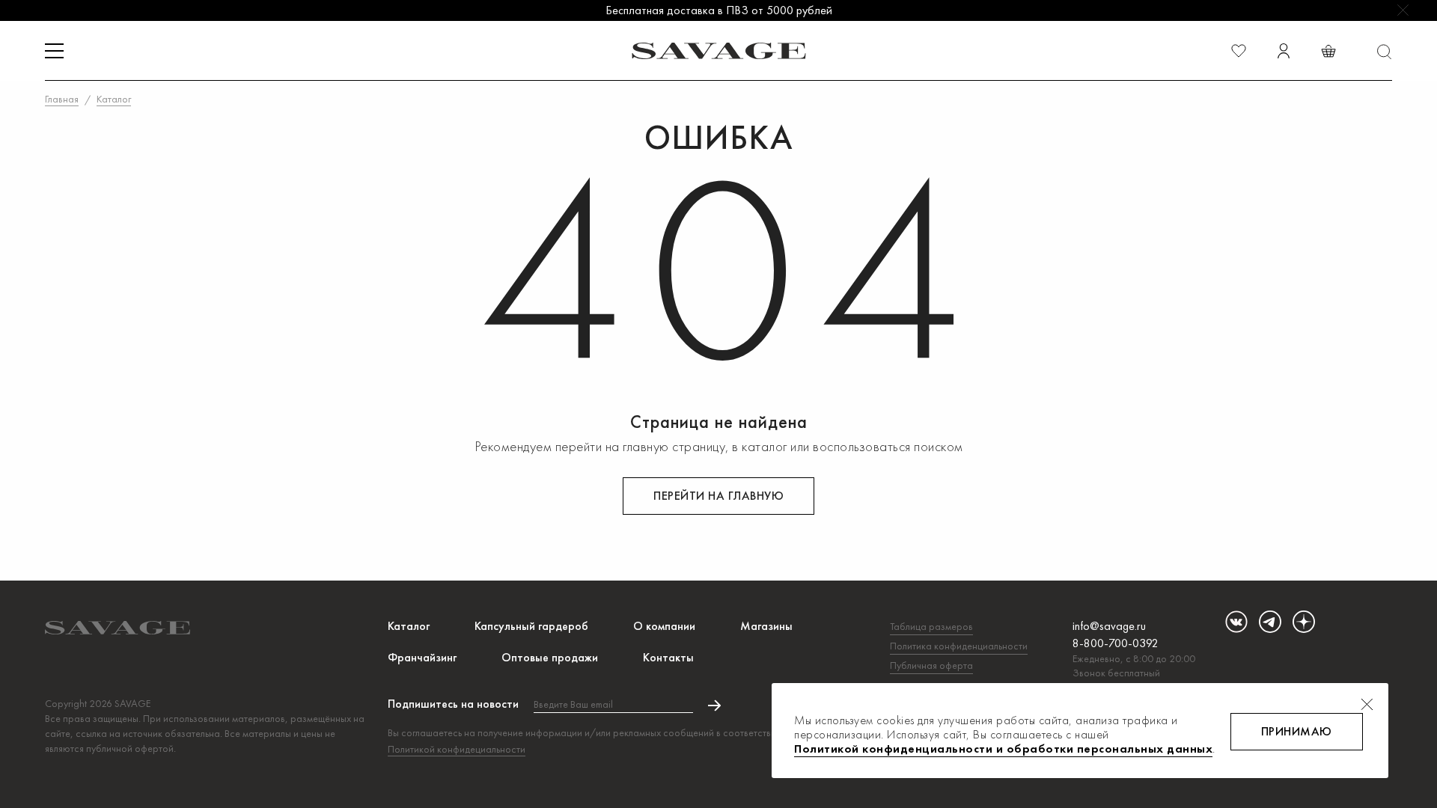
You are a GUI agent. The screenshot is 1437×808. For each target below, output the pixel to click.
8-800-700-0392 (1116, 643)
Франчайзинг (422, 657)
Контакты (668, 657)
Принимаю (1296, 731)
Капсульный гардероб (531, 626)
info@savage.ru (1109, 626)
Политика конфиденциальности (959, 645)
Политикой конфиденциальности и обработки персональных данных (1003, 748)
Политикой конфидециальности (456, 749)
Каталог (409, 626)
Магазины (766, 626)
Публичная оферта (931, 665)
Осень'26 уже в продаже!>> (718, 10)
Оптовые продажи (549, 657)
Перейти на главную (718, 496)
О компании (664, 626)
